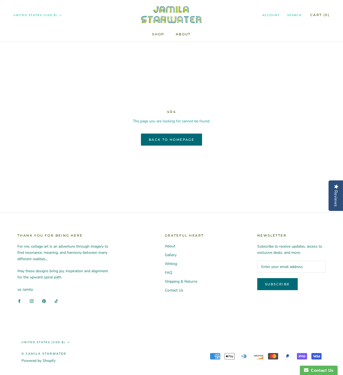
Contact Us (174, 290)
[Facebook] (19, 301)
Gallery (171, 254)
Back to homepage (171, 140)
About (183, 34)
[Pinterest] (44, 301)
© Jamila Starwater (43, 353)
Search (294, 15)
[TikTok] (56, 301)
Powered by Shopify (38, 360)
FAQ (168, 272)
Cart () (320, 15)
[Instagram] (31, 301)
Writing (171, 263)
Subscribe (277, 284)
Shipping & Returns (181, 281)
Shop (158, 34)
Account (271, 15)
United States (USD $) (35, 15)
